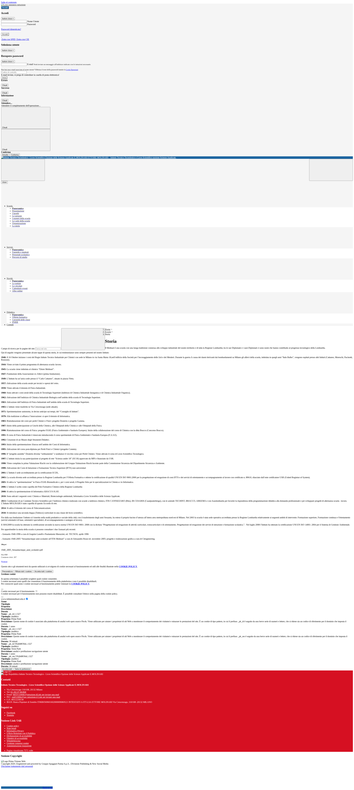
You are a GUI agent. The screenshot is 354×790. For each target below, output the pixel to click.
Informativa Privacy (15, 731)
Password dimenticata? (11, 29)
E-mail (30, 64)
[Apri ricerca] (331, 170)
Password (31, 24)
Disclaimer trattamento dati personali (17, 766)
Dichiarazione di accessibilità (19, 736)
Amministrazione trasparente (19, 746)
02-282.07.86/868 (18, 692)
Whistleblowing (13, 741)
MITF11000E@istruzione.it (36, 694)
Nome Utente (33, 21)
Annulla (5, 155)
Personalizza (7, 571)
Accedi (5, 8)
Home (107, 329)
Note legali (11, 728)
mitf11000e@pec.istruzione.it (36, 697)
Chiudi (4, 85)
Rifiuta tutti (23, 571)
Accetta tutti (43, 571)
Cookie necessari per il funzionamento (18, 591)
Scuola (108, 332)
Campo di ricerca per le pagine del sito (18, 348)
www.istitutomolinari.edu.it (13, 599)
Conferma (15, 155)
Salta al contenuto (9, 2)
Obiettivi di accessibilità (17, 738)
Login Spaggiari (72, 70)
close (4, 182)
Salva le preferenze (22, 669)
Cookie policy (13, 726)
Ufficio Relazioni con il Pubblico (21, 733)
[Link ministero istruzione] (13, 5)
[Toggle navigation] (23, 170)
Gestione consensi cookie (18, 743)
